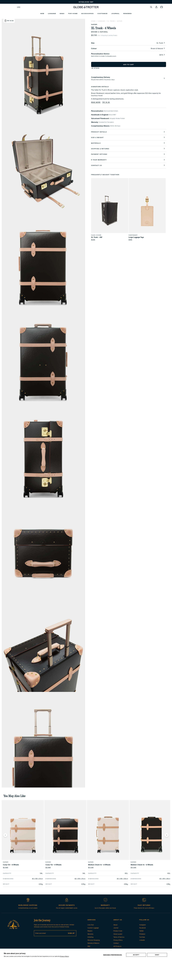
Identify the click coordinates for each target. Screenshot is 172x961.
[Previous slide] (5, 835)
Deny (157, 955)
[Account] (156, 7)
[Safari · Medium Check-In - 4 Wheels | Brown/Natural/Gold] (151, 835)
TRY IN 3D (106, 102)
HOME (93, 21)
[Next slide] (166, 835)
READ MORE (95, 102)
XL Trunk (111, 21)
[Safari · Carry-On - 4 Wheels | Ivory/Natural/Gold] (23, 835)
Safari (119, 21)
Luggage (101, 21)
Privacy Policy (64, 956)
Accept (136, 955)
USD (18, 7)
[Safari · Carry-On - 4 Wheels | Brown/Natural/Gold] (65, 835)
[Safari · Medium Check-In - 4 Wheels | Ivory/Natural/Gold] (108, 835)
